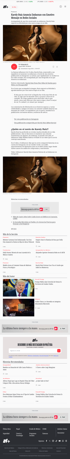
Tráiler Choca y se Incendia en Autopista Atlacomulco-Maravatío (48, 302)
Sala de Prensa (12, 451)
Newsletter (60, 433)
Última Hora (7, 429)
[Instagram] (53, 441)
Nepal (18, 429)
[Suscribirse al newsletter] (59, 350)
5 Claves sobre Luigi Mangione (45, 367)
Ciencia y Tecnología (19, 434)
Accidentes (6, 378)
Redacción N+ (24, 64)
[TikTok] (56, 441)
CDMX (44, 429)
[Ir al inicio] (6, 441)
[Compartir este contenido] (57, 67)
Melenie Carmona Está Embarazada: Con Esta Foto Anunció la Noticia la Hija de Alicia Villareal (18, 241)
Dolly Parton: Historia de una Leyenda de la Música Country (17, 253)
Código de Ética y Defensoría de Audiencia (28, 448)
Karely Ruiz (39, 262)
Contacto (58, 451)
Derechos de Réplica (9, 448)
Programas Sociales (32, 434)
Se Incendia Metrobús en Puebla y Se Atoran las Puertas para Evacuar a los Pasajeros (34, 223)
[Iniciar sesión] (60, 6)
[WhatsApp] (63, 441)
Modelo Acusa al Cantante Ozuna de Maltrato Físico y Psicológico (17, 266)
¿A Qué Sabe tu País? (42, 381)
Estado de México (34, 429)
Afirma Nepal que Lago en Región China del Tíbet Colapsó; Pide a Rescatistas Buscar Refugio (18, 382)
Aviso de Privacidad (44, 355)
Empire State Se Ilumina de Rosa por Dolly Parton (49, 241)
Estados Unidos (40, 237)
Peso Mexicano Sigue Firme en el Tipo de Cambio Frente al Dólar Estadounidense (18, 395)
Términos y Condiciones (47, 448)
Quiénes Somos (62, 429)
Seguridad (6, 433)
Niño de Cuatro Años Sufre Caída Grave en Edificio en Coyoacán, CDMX (35, 218)
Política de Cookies (43, 451)
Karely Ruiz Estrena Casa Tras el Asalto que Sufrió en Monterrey (49, 266)
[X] (50, 441)
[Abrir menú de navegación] (65, 6)
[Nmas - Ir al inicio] (5, 6)
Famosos (5, 237)
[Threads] (66, 441)
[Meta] (46, 441)
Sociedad (39, 378)
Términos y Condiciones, (33, 355)
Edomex (37, 299)
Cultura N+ (27, 451)
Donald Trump (39, 279)
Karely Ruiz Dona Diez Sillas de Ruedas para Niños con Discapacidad (33, 84)
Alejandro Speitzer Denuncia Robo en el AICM (50, 252)
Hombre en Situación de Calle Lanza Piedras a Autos (17, 368)
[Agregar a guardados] (53, 67)
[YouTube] (60, 441)
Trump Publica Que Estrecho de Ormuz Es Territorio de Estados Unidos (48, 283)
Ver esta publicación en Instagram (26, 119)
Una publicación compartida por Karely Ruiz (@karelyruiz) (35, 123)
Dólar (4, 391)
